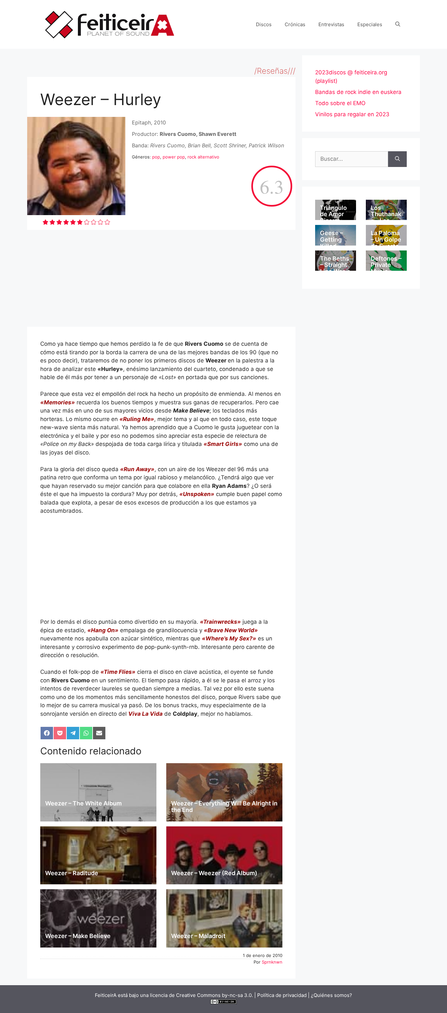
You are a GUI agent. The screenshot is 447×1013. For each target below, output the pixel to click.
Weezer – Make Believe (78, 935)
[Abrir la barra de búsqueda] (398, 24)
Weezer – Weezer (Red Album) (214, 873)
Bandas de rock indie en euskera (358, 92)
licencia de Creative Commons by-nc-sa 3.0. (201, 995)
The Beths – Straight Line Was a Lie (335, 268)
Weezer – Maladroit (198, 935)
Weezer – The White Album (83, 803)
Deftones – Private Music (386, 265)
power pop (174, 156)
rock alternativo (203, 156)
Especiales (369, 24)
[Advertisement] (161, 278)
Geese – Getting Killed (331, 239)
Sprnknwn (272, 962)
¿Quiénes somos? (331, 995)
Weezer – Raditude (71, 873)
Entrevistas (331, 24)
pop (156, 156)
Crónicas (295, 24)
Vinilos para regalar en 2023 (352, 114)
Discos (264, 24)
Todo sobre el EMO (340, 103)
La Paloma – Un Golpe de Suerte (386, 239)
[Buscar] (397, 159)
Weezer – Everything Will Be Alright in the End (224, 806)
